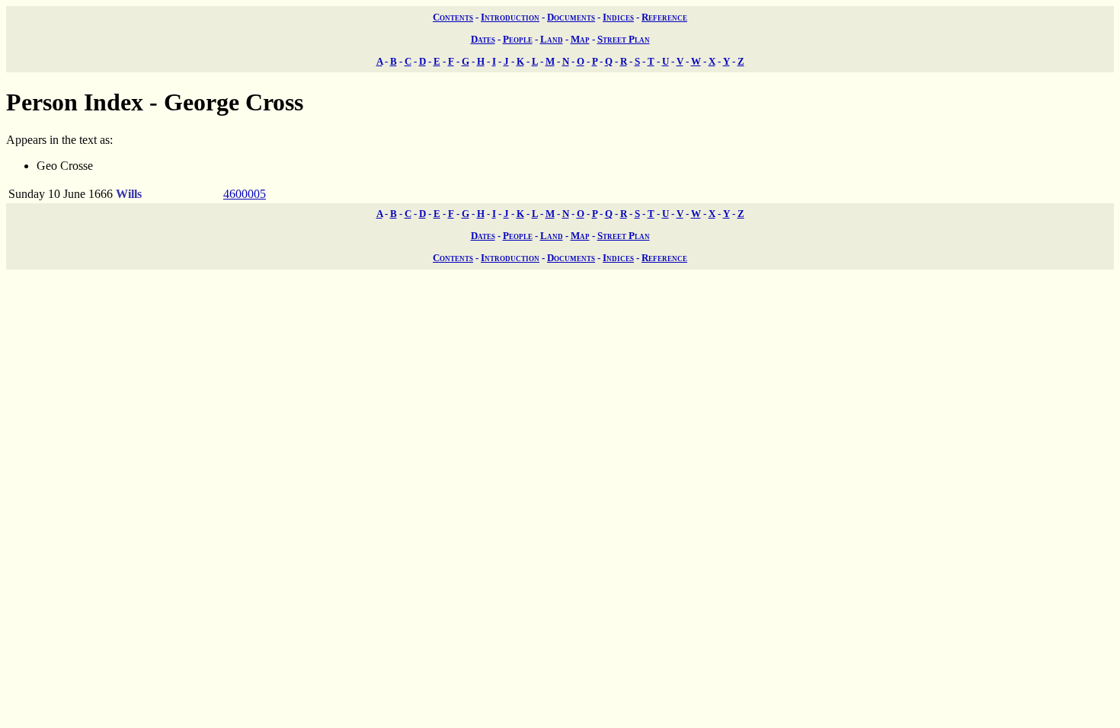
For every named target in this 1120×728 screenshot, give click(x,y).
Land (551, 39)
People (518, 39)
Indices (618, 17)
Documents (571, 17)
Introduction (510, 17)
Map (580, 39)
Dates (483, 39)
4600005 (244, 193)
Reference (664, 17)
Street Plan (623, 39)
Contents (453, 17)
